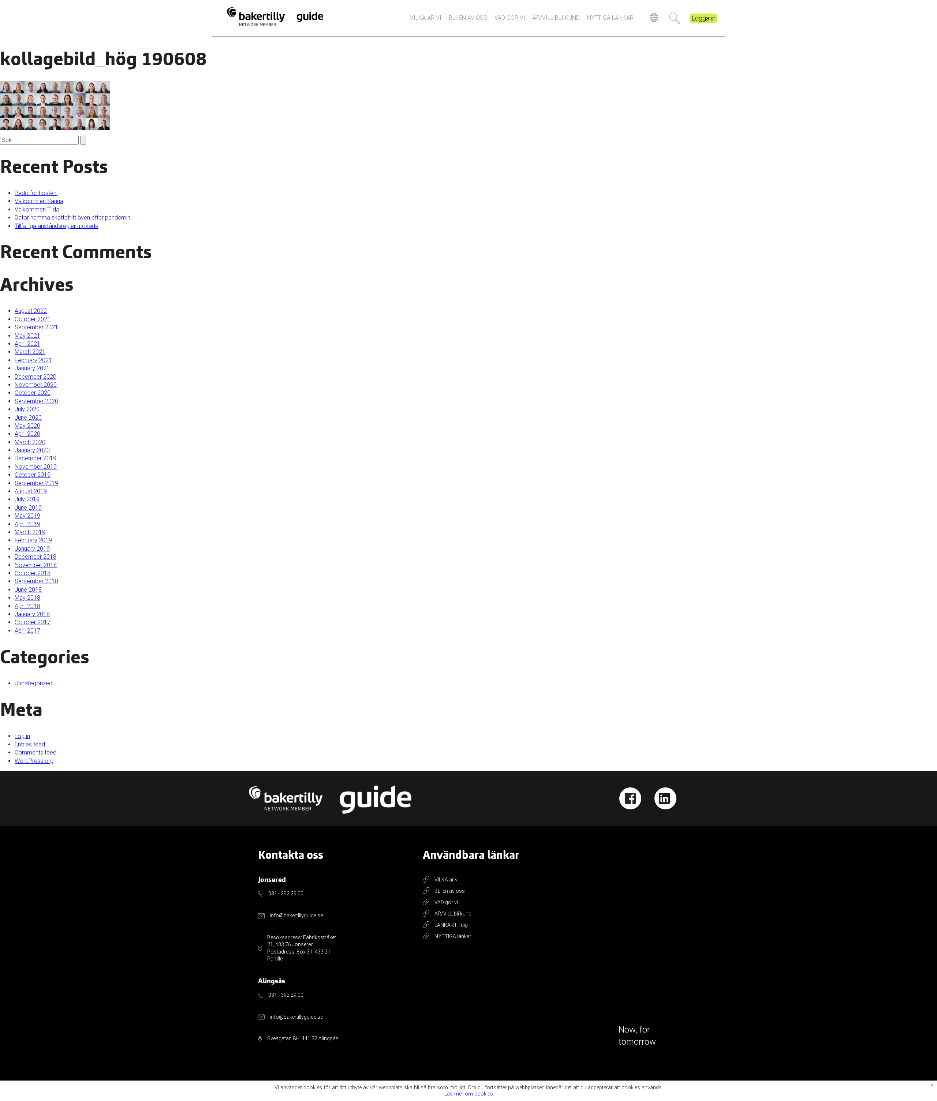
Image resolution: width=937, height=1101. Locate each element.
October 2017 (33, 622)
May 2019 (27, 515)
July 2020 (27, 409)
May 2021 (27, 335)
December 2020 (35, 376)
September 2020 (36, 401)
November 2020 (36, 384)
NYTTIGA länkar (610, 17)
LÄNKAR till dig (451, 925)
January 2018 (32, 614)
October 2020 (33, 392)
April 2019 (27, 524)
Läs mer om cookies (468, 1094)
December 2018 (35, 556)
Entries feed (30, 744)
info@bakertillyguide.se (296, 915)
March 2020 (30, 442)
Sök (674, 18)
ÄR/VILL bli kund (556, 17)
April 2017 (27, 630)
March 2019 (30, 532)
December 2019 (35, 458)
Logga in (703, 18)
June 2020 (28, 417)
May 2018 (27, 597)
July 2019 (27, 499)
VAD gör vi (509, 17)
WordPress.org (34, 760)
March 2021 (30, 351)
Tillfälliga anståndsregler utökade (56, 225)
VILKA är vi (425, 17)
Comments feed (35, 752)
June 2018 (28, 589)
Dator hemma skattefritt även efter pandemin (72, 217)
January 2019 (32, 548)
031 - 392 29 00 (285, 893)
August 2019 (31, 491)
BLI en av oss (468, 17)
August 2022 (31, 310)
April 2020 (27, 433)
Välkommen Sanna (39, 201)
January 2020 (32, 450)
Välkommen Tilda (37, 209)
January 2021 (32, 368)
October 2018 (33, 573)
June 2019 (28, 507)
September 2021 (36, 327)
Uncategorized (33, 683)
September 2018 (36, 581)
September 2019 (36, 483)
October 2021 (33, 319)
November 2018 (36, 565)
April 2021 (27, 343)
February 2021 (33, 360)
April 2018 (27, 606)
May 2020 (27, 425)
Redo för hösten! (36, 193)
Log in (22, 736)
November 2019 (36, 466)
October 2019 (33, 474)
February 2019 (33, 540)
